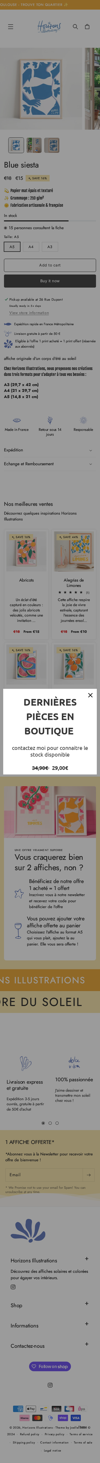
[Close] (90, 695)
